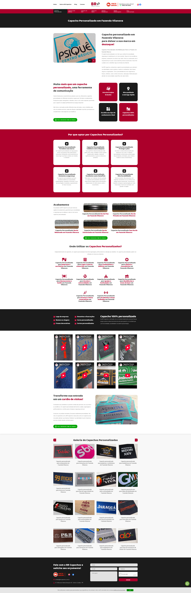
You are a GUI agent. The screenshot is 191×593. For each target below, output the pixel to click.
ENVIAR (128, 580)
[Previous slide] (90, 61)
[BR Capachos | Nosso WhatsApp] (187, 583)
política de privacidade (119, 590)
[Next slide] (94, 61)
